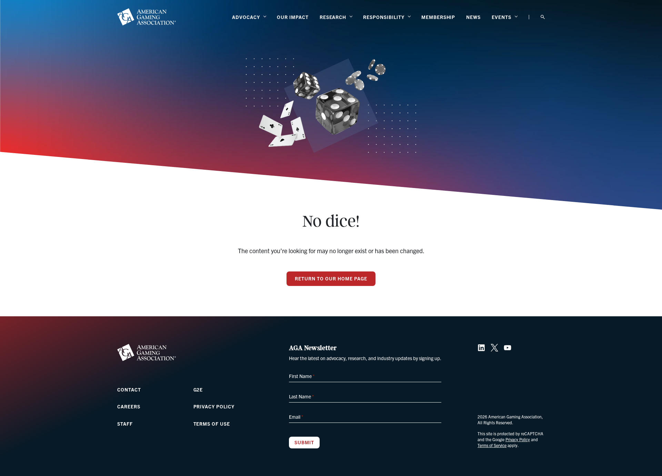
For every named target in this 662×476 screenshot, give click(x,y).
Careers (128, 406)
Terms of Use (211, 423)
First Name (301, 376)
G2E (198, 389)
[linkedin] (481, 347)
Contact (129, 389)
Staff (125, 423)
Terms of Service (492, 445)
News (473, 17)
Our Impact (293, 17)
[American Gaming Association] (146, 17)
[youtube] (507, 347)
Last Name (301, 396)
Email (296, 416)
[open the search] (543, 17)
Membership (438, 17)
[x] (494, 347)
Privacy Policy (213, 406)
